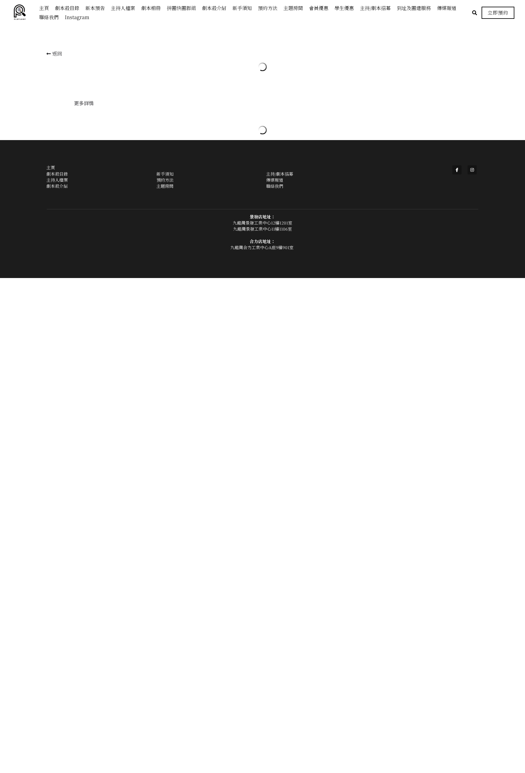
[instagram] (472, 701)
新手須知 (164, 705)
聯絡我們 (274, 717)
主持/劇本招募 (279, 705)
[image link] (23, 12)
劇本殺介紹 (57, 717)
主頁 (50, 699)
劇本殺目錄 (57, 705)
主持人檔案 (57, 711)
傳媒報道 (274, 711)
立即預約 (498, 12)
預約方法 (164, 711)
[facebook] (457, 701)
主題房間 (164, 717)
